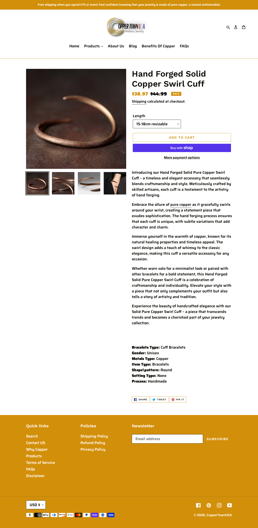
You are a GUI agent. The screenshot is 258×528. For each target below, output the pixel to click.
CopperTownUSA (219, 515)
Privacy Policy (92, 449)
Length (139, 116)
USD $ (35, 505)
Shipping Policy (94, 436)
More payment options (182, 157)
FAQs (30, 469)
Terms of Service (40, 463)
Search (32, 436)
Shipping (139, 101)
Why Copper (37, 449)
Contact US (35, 443)
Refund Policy (92, 443)
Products (34, 456)
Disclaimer (35, 476)
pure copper (180, 204)
